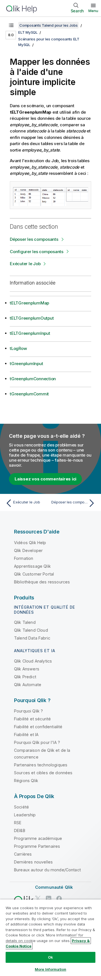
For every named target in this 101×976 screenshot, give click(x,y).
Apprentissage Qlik (32, 566)
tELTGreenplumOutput (32, 318)
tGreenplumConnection (33, 378)
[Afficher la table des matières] (11, 25)
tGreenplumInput (26, 363)
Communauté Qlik (54, 887)
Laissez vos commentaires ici (45, 479)
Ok (50, 957)
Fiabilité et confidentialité (38, 726)
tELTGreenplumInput (30, 333)
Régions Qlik (26, 780)
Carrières (23, 854)
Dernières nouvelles (33, 862)
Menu (93, 10)
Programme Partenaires (37, 846)
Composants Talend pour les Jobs (48, 25)
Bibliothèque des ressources (42, 581)
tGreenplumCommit (29, 394)
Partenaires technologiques (40, 764)
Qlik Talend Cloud (31, 630)
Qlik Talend (25, 622)
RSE (17, 822)
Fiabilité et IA (26, 734)
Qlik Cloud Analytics (33, 661)
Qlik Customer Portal (34, 574)
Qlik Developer (28, 550)
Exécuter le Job (25, 263)
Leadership (25, 814)
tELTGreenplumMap (29, 303)
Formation (23, 558)
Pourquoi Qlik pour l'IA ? (37, 742)
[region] (50, 937)
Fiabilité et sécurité (32, 718)
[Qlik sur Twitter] (38, 898)
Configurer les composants (36, 251)
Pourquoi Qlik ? (28, 711)
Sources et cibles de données (43, 772)
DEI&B (19, 830)
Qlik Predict (25, 676)
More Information (50, 969)
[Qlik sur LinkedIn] (48, 898)
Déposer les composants (34, 239)
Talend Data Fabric (32, 638)
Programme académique (38, 838)
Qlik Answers (26, 668)
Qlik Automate (27, 684)
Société (21, 807)
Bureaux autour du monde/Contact (47, 869)
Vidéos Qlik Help (30, 542)
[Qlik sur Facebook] (59, 898)
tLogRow (18, 348)
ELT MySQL (28, 32)
